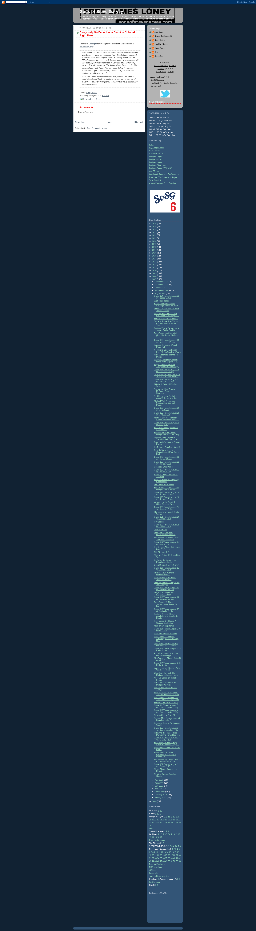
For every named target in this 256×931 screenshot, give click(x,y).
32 (177, 822)
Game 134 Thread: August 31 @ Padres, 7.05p (166, 297)
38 (169, 858)
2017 (154, 250)
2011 (154, 267)
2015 (154, 256)
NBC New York (155, 867)
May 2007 (159, 786)
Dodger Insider (155, 159)
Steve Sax (159, 56)
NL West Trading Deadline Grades (165, 775)
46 (158, 861)
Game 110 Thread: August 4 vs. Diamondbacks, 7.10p (166, 711)
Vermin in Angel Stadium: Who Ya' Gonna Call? (167, 669)
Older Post (138, 122)
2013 (154, 262)
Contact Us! (156, 86)
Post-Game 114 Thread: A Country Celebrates (165, 622)
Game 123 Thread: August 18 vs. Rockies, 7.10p (166, 498)
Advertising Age (86, 47)
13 (158, 819)
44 (153, 861)
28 (166, 822)
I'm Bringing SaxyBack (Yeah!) (167, 447)
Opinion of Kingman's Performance (164, 174)
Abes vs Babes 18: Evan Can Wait (167, 556)
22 (150, 822)
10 (150, 819)
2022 (154, 235)
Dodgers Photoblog (157, 165)
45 (156, 861)
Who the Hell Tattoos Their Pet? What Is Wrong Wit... (166, 315)
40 (174, 858)
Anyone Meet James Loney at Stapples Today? (167, 719)
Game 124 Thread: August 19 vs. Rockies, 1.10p (166, 493)
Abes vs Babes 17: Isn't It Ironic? (165, 679)
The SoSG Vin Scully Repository (165, 83)
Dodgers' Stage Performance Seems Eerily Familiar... (166, 329)
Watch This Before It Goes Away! (165, 689)
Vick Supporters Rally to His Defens (166, 356)
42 (180, 858)
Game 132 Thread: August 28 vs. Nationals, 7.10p (166, 370)
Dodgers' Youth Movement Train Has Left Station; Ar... (167, 438)
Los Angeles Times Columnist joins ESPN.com (167, 548)
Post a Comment (85, 112)
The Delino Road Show (164, 484)
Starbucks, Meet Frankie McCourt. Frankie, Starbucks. (164, 391)
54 (180, 861)
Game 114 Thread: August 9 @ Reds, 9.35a (167, 630)
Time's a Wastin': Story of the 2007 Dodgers (166, 583)
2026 (154, 224)
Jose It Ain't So (160, 530)
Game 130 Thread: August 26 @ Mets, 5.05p (166, 409)
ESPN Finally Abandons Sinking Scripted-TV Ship (166, 305)
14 (161, 819)
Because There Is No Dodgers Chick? (167, 724)
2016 (154, 253)
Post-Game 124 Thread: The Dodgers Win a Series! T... (166, 488)
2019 (154, 244)
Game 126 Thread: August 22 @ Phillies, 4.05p (166, 463)
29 (169, 822)
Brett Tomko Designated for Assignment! (166, 428)
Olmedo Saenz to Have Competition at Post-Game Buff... (166, 452)
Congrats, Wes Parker (163, 467)
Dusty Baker (160, 40)
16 (166, 819)
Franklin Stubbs (161, 44)
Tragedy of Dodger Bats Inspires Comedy (164, 593)
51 (172, 861)
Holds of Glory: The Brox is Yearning (165, 476)
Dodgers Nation (155, 162)
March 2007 (160, 792)
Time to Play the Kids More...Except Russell (164, 533)
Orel (156, 52)
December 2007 (162, 282)
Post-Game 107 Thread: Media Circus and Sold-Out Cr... (167, 760)
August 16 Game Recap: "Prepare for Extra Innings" (166, 365)
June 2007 (159, 783)
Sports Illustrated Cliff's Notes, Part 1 (167, 748)
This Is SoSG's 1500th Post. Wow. (166, 385)
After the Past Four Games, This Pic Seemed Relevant (166, 694)
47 (161, 861)
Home (109, 122)
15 (163, 819)
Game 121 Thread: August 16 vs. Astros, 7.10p (166, 518)
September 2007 (162, 290)
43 (150, 861)
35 (161, 858)
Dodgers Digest (155, 156)
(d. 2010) (172, 65)
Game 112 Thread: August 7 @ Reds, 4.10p (167, 664)
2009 (154, 273)
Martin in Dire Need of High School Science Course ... (166, 419)
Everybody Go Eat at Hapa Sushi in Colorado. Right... (166, 744)
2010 (154, 270)
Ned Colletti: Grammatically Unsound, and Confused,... (166, 644)
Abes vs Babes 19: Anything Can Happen (166, 481)
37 (166, 858)
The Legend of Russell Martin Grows (166, 513)
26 (161, 822)
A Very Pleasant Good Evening (162, 183)
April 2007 (159, 789)
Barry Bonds (91, 93)
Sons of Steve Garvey (101, 11)
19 (174, 819)
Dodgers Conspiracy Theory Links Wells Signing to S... (166, 361)
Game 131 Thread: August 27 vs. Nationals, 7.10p (166, 380)
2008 (154, 276)
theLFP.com (154, 171)
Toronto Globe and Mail (159, 876)
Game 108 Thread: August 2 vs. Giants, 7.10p (166, 739)
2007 (154, 279)
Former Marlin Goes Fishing (166, 318)
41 (177, 858)
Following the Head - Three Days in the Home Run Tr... (167, 734)
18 (171, 819)
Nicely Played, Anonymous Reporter (165, 770)
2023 (154, 232)
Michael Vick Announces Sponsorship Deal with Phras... (164, 403)
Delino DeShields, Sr (163, 36)
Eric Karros (161, 71)
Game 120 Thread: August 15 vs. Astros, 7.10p (166, 526)
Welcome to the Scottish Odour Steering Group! (165, 503)
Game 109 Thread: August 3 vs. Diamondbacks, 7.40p (166, 729)
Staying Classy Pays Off (164, 715)
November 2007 (162, 285)
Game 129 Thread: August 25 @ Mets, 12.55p (166, 414)
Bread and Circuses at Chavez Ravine (167, 443)
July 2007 (159, 780)
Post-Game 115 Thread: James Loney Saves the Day (165, 604)
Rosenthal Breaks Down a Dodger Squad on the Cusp (166, 433)
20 (177, 819)
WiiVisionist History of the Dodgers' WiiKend (165, 684)
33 (180, 822)
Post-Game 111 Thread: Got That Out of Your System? (166, 699)
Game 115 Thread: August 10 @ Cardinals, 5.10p (166, 610)
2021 (154, 238)
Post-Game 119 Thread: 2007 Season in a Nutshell (166, 538)
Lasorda (161, 68)
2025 (154, 226)
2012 (154, 264)
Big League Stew (156, 147)
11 (153, 819)
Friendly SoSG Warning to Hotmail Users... (165, 574)
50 (169, 861)
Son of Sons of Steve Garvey (166, 565)
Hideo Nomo (160, 48)
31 (174, 822)
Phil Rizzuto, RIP (161, 552)
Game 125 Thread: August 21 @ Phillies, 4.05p (166, 471)
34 (150, 825)
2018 (154, 247)
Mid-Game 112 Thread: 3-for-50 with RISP (167, 659)
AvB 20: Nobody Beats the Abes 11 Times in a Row (165, 397)
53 (177, 861)
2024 (154, 229)
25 (158, 822)
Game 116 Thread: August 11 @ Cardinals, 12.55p (166, 598)
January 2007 (161, 797)
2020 (154, 241)
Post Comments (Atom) (97, 128)
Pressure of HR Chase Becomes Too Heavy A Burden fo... (165, 754)
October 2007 (161, 288)
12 (155, 819)
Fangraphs (153, 873)
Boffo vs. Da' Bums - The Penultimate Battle (165, 561)
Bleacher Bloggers (157, 840)
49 (166, 861)
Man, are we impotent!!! (164, 626)
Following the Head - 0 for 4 (166, 702)
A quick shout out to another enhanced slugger (166, 654)
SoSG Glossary (157, 80)
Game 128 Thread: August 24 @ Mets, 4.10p (166, 424)
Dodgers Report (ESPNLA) (160, 168)
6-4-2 (151, 144)
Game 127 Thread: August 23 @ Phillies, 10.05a (166, 458)
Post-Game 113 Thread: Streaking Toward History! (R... (166, 639)
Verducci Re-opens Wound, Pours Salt (165, 346)
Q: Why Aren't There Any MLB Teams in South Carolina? (167, 375)
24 (156, 822)
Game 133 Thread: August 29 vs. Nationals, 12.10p (166, 341)
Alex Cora (159, 32)
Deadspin (93, 44)
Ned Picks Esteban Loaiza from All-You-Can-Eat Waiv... (167, 351)
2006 (154, 801)
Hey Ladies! (159, 522)
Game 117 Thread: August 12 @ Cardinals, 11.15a (166, 588)
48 (164, 861)
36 (164, 858)
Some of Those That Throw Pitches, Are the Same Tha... (165, 323)
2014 (154, 259)
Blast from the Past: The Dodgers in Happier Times (166, 674)
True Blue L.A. (155, 180)
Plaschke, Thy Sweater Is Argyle (163, 177)
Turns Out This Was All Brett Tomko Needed (166, 310)
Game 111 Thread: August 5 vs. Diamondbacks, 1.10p (166, 706)
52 (174, 861)
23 (153, 822)
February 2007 (161, 795)
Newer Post (80, 122)
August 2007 (160, 293)
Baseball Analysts (157, 864)
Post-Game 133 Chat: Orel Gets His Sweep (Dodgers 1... (166, 335)
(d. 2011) (170, 71)
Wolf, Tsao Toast (161, 301)
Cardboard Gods (156, 153)
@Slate (152, 870)
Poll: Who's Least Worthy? (165, 634)
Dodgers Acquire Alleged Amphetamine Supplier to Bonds (166, 616)
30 (172, 822)
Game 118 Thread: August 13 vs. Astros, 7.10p (166, 569)
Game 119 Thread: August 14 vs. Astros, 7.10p (166, 543)
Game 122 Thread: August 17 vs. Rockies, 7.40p (166, 508)
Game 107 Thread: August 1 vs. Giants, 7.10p (166, 765)
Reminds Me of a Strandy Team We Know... (165, 579)
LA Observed (154, 882)
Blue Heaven (154, 150)
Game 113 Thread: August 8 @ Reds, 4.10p (167, 649)
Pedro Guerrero (161, 65)
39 (172, 858)
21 (179, 819)
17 (169, 819)
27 (164, 822)
